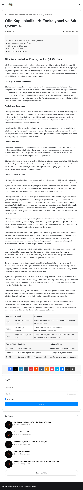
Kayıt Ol (41, 404)
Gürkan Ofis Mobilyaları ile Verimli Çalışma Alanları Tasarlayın (36, 461)
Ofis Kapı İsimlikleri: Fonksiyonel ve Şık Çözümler (26, 41)
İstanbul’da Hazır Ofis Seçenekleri (26, 432)
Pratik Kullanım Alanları (19, 51)
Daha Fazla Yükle (41, 473)
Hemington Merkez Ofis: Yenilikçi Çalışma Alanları (32, 422)
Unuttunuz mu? (71, 394)
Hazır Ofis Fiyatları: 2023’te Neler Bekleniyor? (30, 442)
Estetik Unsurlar (17, 49)
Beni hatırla (10, 399)
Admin (17, 424)
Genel (16, 15)
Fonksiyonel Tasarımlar (19, 46)
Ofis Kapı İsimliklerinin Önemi (21, 43)
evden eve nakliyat (29, 486)
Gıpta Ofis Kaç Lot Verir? (23, 451)
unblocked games (17, 486)
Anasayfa (9, 15)
